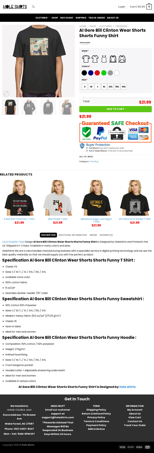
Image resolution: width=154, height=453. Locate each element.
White (117, 75)
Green (104, 75)
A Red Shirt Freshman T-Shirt (19, 219)
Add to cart (115, 109)
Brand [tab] (93, 235)
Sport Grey (111, 75)
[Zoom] (6, 94)
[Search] (33, 7)
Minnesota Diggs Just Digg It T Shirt (96, 220)
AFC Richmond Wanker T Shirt (135, 219)
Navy (91, 75)
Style (85, 50)
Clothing (41, 17)
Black (85, 75)
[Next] (69, 61)
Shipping (81, 17)
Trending (121, 26)
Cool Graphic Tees (13, 241)
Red (97, 75)
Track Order (96, 17)
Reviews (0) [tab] (106, 235)
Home (82, 26)
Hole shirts (127, 387)
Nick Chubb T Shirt (58, 219)
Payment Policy (96, 425)
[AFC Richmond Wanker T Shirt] (134, 198)
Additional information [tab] (73, 235)
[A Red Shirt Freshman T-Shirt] (19, 198)
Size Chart (67, 17)
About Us (113, 17)
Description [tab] (48, 235)
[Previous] (7, 61)
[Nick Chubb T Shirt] (57, 198)
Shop (55, 17)
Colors (86, 66)
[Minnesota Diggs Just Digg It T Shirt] (96, 198)
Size (85, 79)
